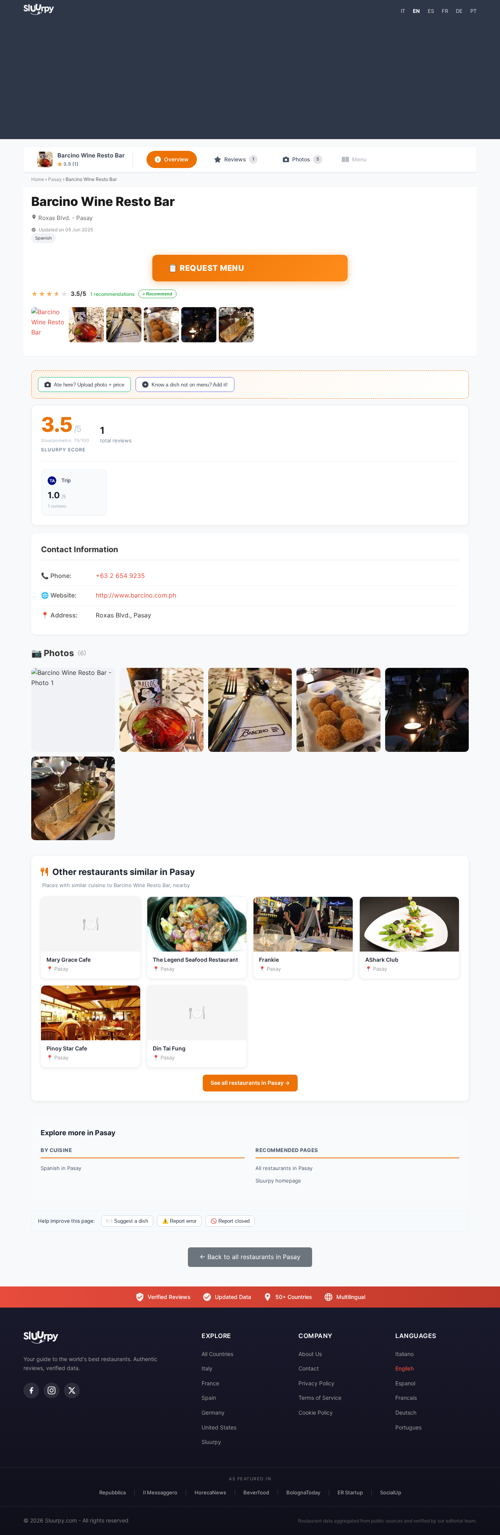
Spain (209, 1397)
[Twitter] (72, 1390)
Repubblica (112, 1492)
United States (219, 1427)
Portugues (408, 1427)
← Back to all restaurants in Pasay (250, 1257)
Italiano (404, 1354)
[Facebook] (31, 1390)
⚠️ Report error (179, 1221)
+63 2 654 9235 (120, 576)
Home (37, 179)
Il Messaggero (160, 1492)
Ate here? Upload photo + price (89, 385)
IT (403, 11)
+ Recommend (157, 294)
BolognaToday (303, 1492)
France (210, 1383)
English (404, 1368)
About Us (310, 1354)
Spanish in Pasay (61, 1168)
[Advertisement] (250, 76)
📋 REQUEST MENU (206, 268)
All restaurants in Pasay (283, 1168)
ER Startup (350, 1492)
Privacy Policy (316, 1383)
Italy (207, 1368)
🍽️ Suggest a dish (127, 1221)
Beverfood (256, 1492)
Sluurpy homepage (278, 1180)
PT (473, 11)
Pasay (55, 179)
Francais (406, 1397)
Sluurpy (211, 1441)
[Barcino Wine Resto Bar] (48, 324)
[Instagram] (51, 1390)
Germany (213, 1412)
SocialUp (390, 1492)
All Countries (217, 1354)
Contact (308, 1368)
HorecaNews (210, 1492)
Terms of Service (319, 1397)
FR (445, 11)
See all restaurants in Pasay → (250, 1082)
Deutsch (405, 1412)
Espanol (405, 1383)
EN (416, 11)
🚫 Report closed (230, 1221)
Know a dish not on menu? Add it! (190, 385)
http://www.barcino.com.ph (136, 595)
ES (431, 11)
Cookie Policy (315, 1412)
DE (459, 11)
